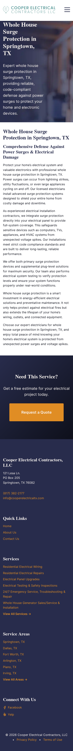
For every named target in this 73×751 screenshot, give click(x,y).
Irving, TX (9, 673)
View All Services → (17, 614)
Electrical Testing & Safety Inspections (30, 585)
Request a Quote (36, 412)
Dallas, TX (10, 648)
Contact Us (11, 539)
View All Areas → (15, 679)
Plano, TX (9, 667)
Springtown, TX (14, 642)
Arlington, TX (12, 660)
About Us (9, 532)
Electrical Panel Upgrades (21, 579)
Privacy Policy (27, 739)
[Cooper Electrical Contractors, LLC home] (29, 9)
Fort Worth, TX (13, 654)
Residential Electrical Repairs (23, 573)
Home (7, 526)
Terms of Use (52, 739)
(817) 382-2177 (13, 493)
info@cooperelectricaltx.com (23, 498)
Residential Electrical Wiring (22, 567)
